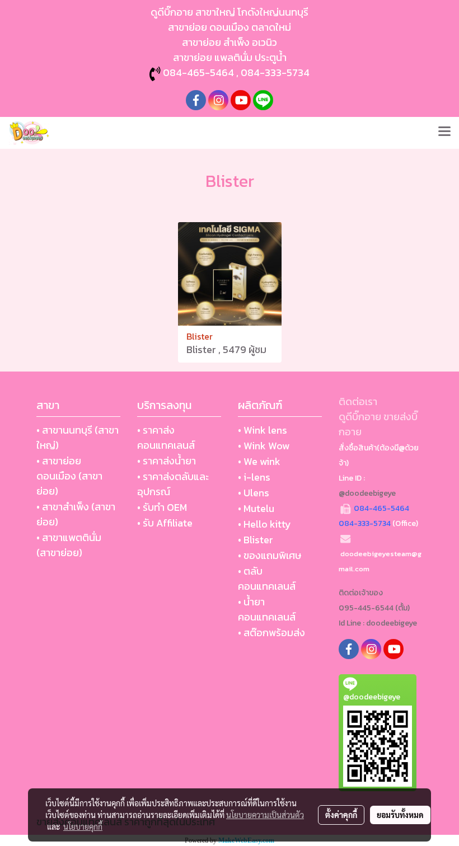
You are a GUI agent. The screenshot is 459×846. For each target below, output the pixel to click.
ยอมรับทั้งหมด (400, 815)
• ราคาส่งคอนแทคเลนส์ (166, 437)
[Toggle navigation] (444, 132)
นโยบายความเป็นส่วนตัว (265, 815)
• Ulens (253, 492)
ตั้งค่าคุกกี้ (341, 815)
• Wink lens (262, 430)
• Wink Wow (263, 445)
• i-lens (254, 477)
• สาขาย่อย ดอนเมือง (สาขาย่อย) (69, 476)
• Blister (255, 539)
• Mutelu (256, 508)
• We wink (259, 461)
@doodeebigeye (367, 493)
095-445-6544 (366, 608)
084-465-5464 (198, 72)
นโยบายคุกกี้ (82, 826)
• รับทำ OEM (162, 507)
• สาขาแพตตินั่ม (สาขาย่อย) (68, 545)
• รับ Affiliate (165, 522)
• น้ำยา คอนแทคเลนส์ (267, 609)
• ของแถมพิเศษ (269, 555)
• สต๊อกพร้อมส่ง (271, 632)
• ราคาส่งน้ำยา (166, 460)
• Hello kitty (264, 524)
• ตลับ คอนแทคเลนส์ (267, 578)
